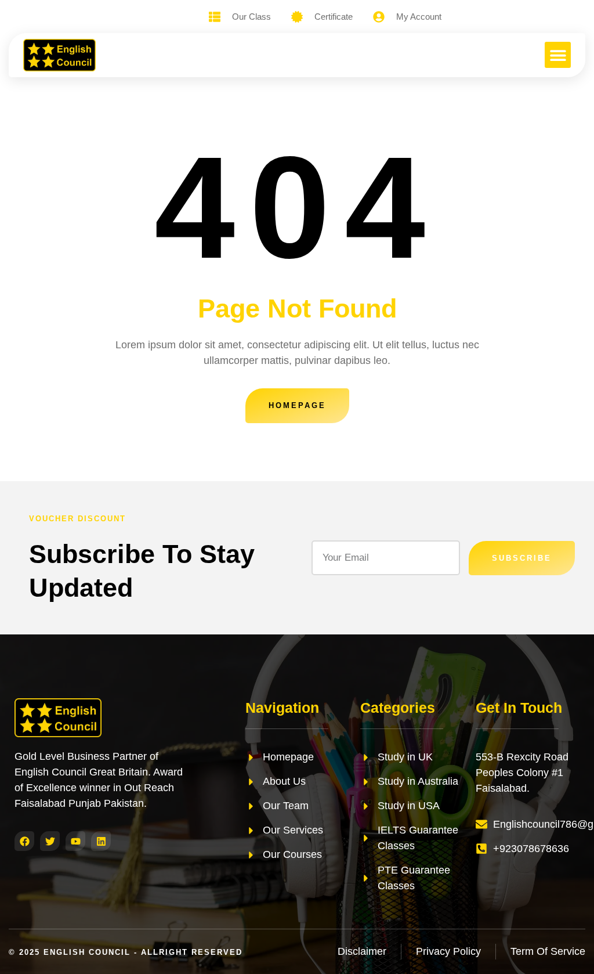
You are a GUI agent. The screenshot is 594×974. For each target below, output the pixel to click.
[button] (558, 55)
